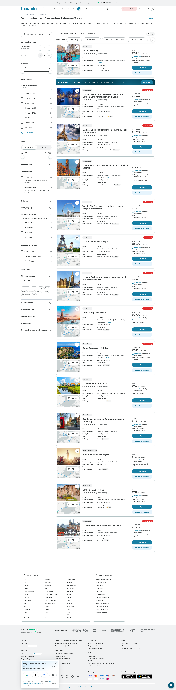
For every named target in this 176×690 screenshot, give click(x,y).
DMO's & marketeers (94, 661)
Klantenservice (126, 646)
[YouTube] (78, 677)
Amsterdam (25, 288)
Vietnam (47, 588)
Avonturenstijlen (104, 9)
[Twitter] (62, 677)
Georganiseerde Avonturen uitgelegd (66, 643)
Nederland (113, 142)
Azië (25, 582)
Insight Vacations (102, 116)
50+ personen (29, 222)
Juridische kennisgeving (62, 687)
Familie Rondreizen (102, 609)
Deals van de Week (129, 9)
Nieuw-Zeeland (28, 618)
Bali (25, 603)
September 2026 (30, 98)
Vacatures (28, 646)
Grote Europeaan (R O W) (94, 313)
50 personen (29, 227)
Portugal (69, 582)
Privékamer (28, 177)
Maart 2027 (28, 128)
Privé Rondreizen (101, 612)
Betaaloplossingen (60, 656)
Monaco (112, 60)
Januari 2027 (29, 118)
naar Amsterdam (41, 14)
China (25, 606)
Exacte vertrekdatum (30, 85)
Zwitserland (113, 175)
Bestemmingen (91, 9)
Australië (26, 585)
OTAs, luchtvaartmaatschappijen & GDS (101, 663)
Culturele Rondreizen (102, 597)
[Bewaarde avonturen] (147, 9)
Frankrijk (106, 60)
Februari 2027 (29, 123)
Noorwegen (49, 618)
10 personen (29, 237)
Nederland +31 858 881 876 (130, 648)
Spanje (112, 107)
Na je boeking (25, 659)
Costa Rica (70, 606)
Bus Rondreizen (101, 600)
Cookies (85, 687)
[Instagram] (67, 677)
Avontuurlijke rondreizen (103, 580)
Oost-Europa (71, 580)
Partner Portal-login (94, 666)
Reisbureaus (92, 656)
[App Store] (128, 677)
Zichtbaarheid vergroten (62, 658)
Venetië (47, 288)
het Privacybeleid (36, 683)
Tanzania (48, 582)
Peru (68, 612)
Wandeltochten (100, 594)
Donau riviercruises (51, 594)
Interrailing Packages (103, 70)
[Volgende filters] (153, 40)
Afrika (25, 580)
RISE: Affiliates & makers (96, 658)
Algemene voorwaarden (98, 687)
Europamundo (101, 401)
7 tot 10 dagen (75, 40)
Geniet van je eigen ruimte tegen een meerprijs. (36, 181)
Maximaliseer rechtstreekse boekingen (67, 661)
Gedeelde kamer (30, 187)
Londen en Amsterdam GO (95, 383)
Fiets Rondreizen (101, 582)
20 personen (29, 232)
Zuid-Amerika (71, 618)
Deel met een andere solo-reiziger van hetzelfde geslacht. (36, 192)
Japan (26, 615)
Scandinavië (71, 588)
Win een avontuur (31, 654)
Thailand (48, 585)
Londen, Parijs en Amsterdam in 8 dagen (102, 525)
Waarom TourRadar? (28, 656)
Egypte (26, 594)
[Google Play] (144, 677)
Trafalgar (99, 330)
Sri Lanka (48, 580)
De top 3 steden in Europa (95, 242)
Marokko (26, 597)
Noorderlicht (99, 585)
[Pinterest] (72, 677)
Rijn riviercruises (72, 585)
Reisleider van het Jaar (95, 643)
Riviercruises (100, 588)
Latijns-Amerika (29, 591)
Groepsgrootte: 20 (92, 40)
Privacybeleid (76, 687)
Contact (141, 9)
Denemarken (49, 591)
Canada (69, 603)
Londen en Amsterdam (93, 490)
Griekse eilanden (50, 600)
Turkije (69, 597)
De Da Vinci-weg (90, 51)
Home (23, 14)
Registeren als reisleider (96, 646)
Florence (31, 291)
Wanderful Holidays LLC (104, 150)
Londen (34, 288)
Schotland (70, 591)
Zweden (69, 600)
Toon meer (28, 133)
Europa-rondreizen (30, 14)
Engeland (100, 60)
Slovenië (122, 60)
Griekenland (49, 597)
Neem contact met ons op (129, 643)
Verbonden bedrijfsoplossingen (64, 646)
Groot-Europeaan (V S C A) (95, 348)
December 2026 (30, 113)
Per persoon (29, 147)
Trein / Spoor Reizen (102, 603)
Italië (117, 60)
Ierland (47, 609)
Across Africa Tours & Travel (106, 185)
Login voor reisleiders (95, 648)
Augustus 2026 (29, 93)
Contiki (99, 469)
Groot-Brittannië (50, 603)
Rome (24, 291)
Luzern (46, 291)
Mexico (69, 609)
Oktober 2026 (29, 103)
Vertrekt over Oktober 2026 (115, 40)
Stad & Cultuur (29, 251)
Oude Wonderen (30, 261)
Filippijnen (27, 609)
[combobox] (36, 283)
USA (68, 615)
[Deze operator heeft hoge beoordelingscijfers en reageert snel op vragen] (111, 116)
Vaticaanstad (101, 109)
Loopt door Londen (137, 40)
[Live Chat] (171, 685)
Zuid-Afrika (27, 600)
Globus (99, 439)
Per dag (44, 147)
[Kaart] (152, 34)
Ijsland (47, 606)
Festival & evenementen (33, 256)
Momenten (116, 9)
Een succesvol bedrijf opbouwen (65, 654)
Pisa (34, 295)
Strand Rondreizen (102, 606)
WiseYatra (100, 540)
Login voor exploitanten (62, 663)
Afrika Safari (99, 591)
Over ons (24, 643)
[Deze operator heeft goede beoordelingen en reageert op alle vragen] (118, 185)
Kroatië (47, 615)
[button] (142, 57)
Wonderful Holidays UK (104, 224)
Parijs (40, 288)
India (25, 612)
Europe (26, 588)
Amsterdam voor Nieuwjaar (95, 454)
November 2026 (30, 108)
